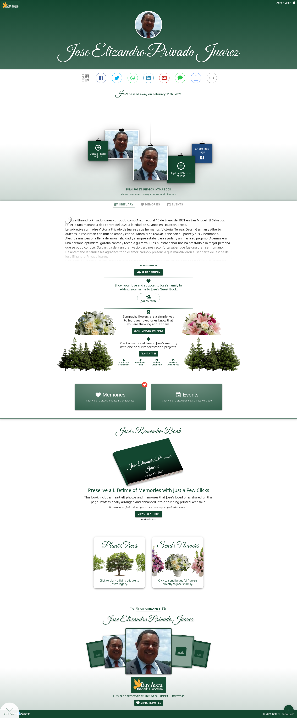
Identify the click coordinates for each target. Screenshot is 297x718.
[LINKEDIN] (148, 78)
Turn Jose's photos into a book (148, 189)
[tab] (124, 204)
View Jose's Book (148, 514)
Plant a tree (148, 353)
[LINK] (212, 78)
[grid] (148, 156)
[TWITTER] (117, 78)
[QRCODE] (85, 78)
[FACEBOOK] (101, 78)
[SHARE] (196, 78)
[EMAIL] (164, 78)
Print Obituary (150, 272)
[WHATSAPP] (133, 78)
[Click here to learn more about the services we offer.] (148, 685)
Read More (148, 265)
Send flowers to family (148, 330)
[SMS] (180, 78)
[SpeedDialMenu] (289, 710)
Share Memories (150, 703)
